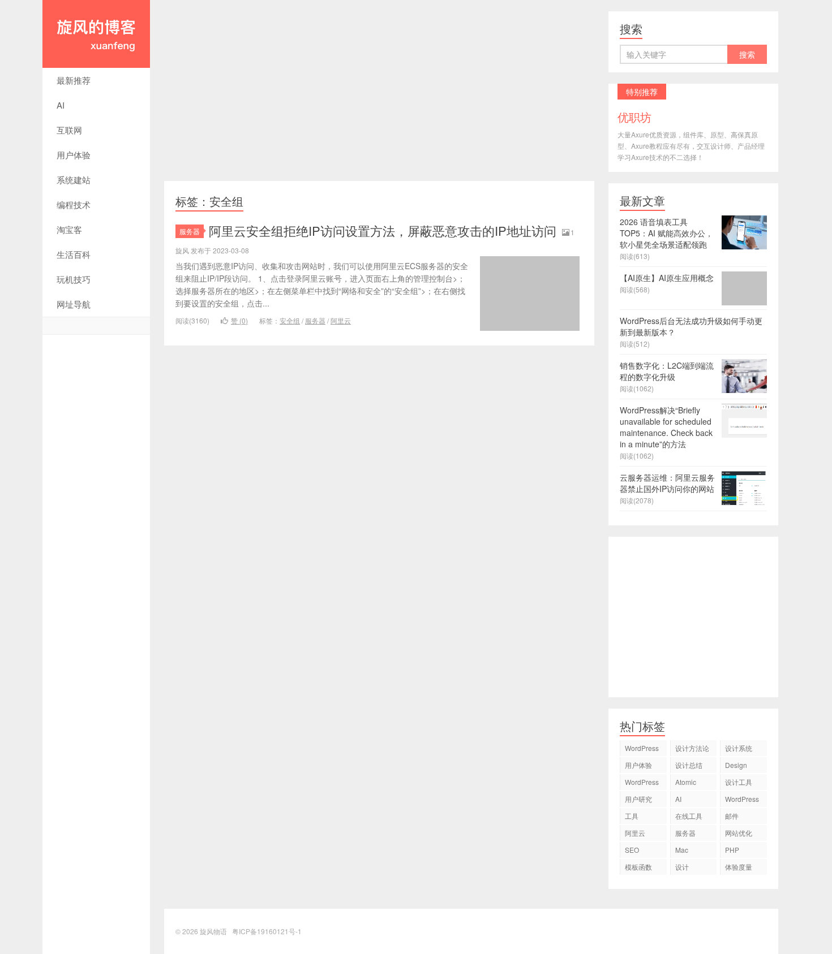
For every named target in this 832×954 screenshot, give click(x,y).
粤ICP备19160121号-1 (267, 931)
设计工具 (738, 782)
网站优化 (738, 833)
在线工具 (688, 816)
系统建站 (74, 179)
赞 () (239, 320)
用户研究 (638, 799)
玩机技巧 (74, 279)
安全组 (290, 320)
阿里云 (341, 320)
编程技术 (74, 204)
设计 (682, 866)
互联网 (69, 130)
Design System (736, 766)
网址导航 (74, 304)
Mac (681, 849)
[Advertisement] (379, 90)
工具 (631, 816)
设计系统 (738, 748)
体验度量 (738, 866)
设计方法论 (692, 748)
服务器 (189, 231)
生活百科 (74, 254)
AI (61, 105)
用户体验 (74, 155)
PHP (732, 849)
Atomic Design (686, 783)
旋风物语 (96, 34)
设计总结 (688, 765)
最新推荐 (74, 80)
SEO (632, 849)
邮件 (732, 816)
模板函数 (638, 866)
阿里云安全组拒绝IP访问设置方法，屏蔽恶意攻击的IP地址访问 (382, 230)
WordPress (642, 748)
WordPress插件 (642, 783)
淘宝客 (69, 229)
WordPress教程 (742, 800)
